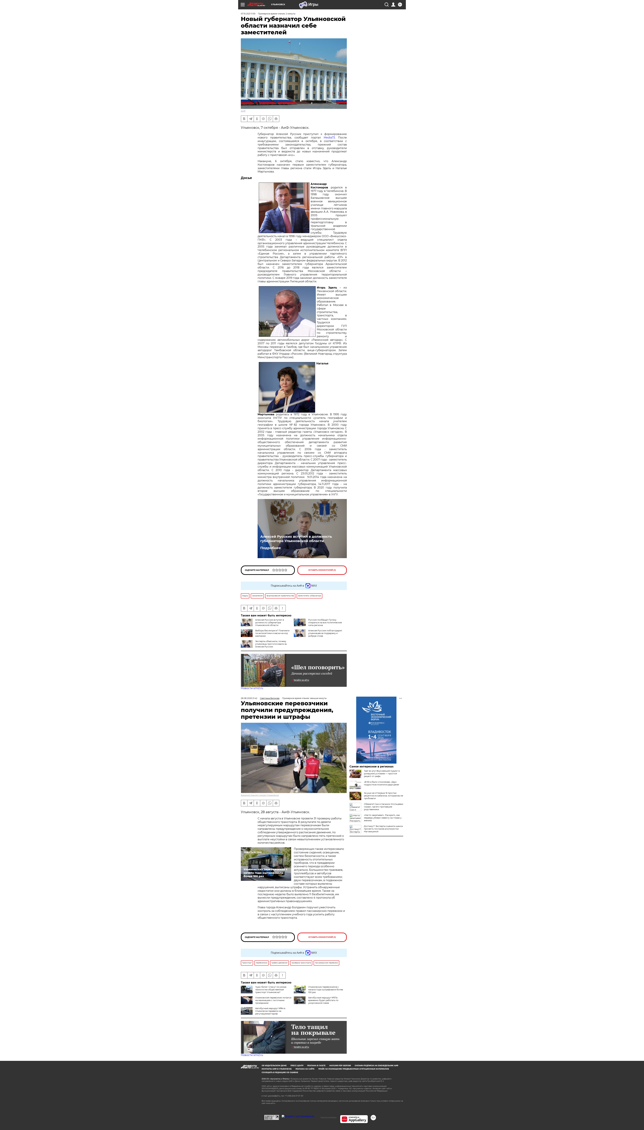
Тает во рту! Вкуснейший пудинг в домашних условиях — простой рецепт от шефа (382, 774)
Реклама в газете (316, 1066)
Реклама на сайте (305, 1069)
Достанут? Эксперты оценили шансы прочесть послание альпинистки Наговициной (383, 829)
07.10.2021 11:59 (248, 13)
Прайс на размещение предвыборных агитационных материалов (353, 1069)
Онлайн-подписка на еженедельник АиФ (376, 1066)
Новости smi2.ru (252, 688)
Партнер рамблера (328, 1117)
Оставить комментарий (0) (322, 570)
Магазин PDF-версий (340, 1066)
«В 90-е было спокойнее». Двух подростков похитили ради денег (381, 783)
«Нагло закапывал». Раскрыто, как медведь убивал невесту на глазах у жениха (382, 818)
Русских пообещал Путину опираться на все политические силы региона (325, 622)
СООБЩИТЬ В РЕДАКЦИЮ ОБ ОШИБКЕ (280, 1072)
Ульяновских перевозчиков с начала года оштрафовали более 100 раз (325, 990)
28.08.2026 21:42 (249, 698)
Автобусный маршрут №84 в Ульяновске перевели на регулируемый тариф (270, 1011)
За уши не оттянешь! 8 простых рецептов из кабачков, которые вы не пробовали (383, 796)
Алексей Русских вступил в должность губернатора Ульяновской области (296, 539)
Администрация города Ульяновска (260, 795)
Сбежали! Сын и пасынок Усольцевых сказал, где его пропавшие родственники (383, 807)
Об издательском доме (274, 1066)
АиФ (243, 111)
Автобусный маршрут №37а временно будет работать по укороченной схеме (323, 1000)
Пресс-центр (296, 1066)
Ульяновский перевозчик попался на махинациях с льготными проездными (273, 1000)
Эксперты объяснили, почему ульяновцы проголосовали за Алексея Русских (271, 644)
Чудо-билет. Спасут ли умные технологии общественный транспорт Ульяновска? (270, 990)
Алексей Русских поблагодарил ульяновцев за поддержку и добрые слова (325, 633)
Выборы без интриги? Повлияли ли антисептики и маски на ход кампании (272, 633)
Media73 (329, 137)
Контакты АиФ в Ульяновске (277, 1069)
